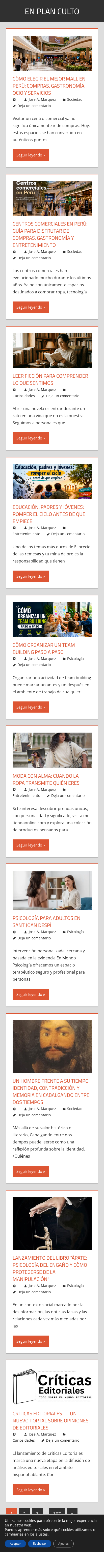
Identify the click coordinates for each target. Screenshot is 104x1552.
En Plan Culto (52, 11)
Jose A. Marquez (42, 99)
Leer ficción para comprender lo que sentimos (50, 379)
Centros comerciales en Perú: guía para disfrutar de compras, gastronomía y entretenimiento (50, 234)
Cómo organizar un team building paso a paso (44, 648)
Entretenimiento (26, 533)
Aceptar (15, 1543)
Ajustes (63, 1543)
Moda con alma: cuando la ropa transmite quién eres (46, 779)
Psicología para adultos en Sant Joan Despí (47, 921)
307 (57, 1514)
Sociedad (75, 99)
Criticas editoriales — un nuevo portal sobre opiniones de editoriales (51, 1420)
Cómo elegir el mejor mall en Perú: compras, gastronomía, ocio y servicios (49, 86)
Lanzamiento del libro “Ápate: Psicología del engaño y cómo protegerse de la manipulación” (50, 1268)
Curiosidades (24, 395)
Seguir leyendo (29, 154)
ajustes (42, 1534)
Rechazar (39, 1543)
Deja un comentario (34, 105)
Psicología (75, 658)
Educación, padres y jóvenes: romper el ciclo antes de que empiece (49, 514)
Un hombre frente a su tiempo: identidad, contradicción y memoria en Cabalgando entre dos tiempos (51, 1091)
